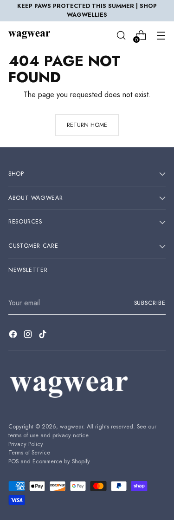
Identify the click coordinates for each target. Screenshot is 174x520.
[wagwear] (29, 35)
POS (13, 461)
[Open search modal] (120, 35)
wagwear (71, 426)
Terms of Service (29, 452)
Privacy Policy (25, 444)
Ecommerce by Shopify (61, 461)
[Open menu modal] (160, 35)
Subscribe (150, 303)
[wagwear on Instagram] (28, 335)
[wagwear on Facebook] (13, 335)
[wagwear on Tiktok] (43, 335)
